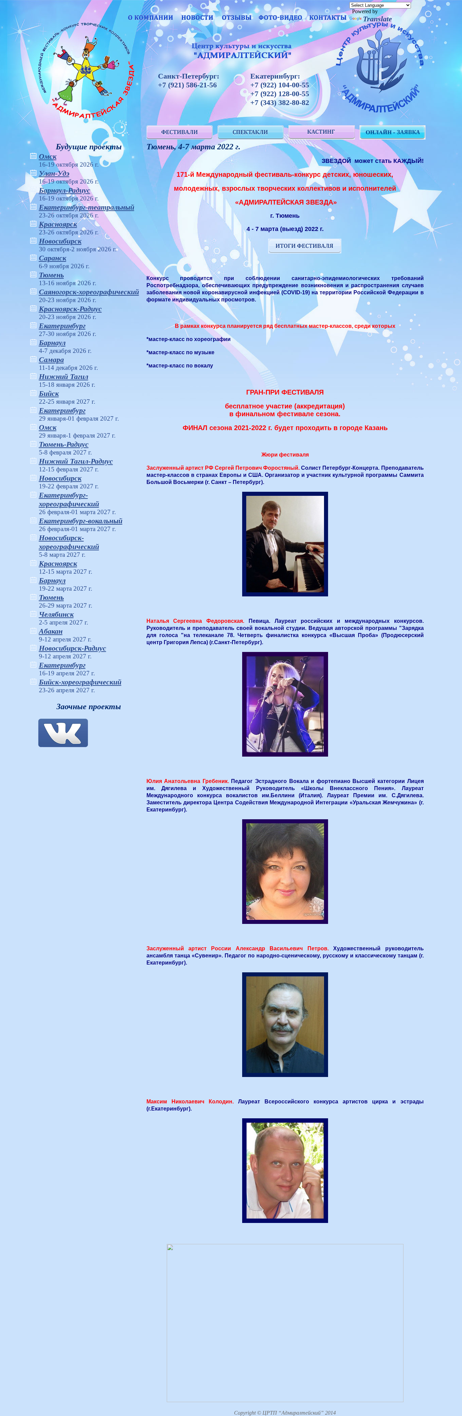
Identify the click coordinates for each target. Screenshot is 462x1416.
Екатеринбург (62, 325)
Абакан (51, 631)
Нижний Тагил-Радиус (76, 461)
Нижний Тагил (63, 376)
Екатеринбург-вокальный (80, 520)
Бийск (49, 393)
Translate (377, 19)
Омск (47, 156)
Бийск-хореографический (80, 682)
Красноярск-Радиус (70, 308)
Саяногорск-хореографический (89, 292)
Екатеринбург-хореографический (69, 499)
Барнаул (52, 342)
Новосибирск (60, 241)
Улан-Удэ (54, 173)
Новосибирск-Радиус (72, 648)
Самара (51, 359)
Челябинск (56, 614)
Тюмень (51, 275)
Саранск (52, 258)
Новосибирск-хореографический (69, 542)
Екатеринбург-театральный (86, 207)
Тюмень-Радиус (64, 444)
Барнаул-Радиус (64, 190)
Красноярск (58, 224)
